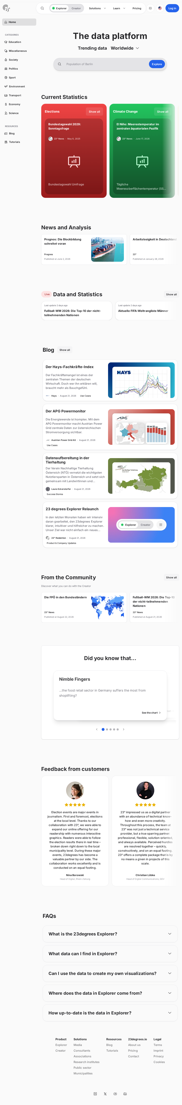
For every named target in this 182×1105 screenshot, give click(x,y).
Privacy (159, 1056)
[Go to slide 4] (114, 729)
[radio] (59, 8)
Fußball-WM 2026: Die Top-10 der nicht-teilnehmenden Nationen (72, 313)
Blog (109, 1045)
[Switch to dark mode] (150, 8)
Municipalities (83, 1073)
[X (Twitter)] (105, 1094)
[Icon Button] (42, 8)
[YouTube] (115, 1094)
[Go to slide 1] (103, 729)
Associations (82, 1056)
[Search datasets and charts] (59, 64)
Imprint (158, 1050)
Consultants (82, 1050)
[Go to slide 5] (118, 729)
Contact (133, 1056)
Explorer (61, 1045)
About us (134, 1045)
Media (78, 1045)
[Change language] (160, 8)
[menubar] (115, 8)
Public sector (82, 1067)
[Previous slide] (96, 729)
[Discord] (125, 1094)
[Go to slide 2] (107, 729)
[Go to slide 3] (110, 729)
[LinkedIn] (95, 1094)
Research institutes (87, 1062)
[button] (5, 22)
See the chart (150, 712)
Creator (60, 1050)
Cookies (159, 1062)
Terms (158, 1045)
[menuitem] (97, 8)
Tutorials (112, 1050)
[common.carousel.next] (123, 729)
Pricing (133, 1050)
